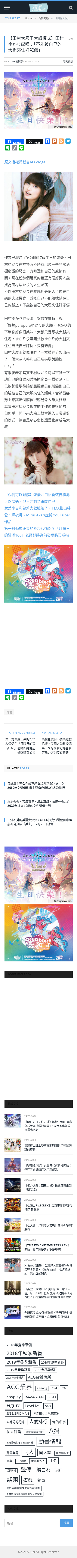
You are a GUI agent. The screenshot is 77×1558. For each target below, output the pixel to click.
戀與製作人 (38, 1461)
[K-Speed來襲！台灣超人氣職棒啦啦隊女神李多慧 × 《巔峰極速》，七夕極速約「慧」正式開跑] (12, 1265)
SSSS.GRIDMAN (17, 1413)
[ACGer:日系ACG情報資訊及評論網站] (38, 8)
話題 (12, 1480)
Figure (13, 1405)
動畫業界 (12, 1453)
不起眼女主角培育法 (46, 1413)
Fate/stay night (34, 1397)
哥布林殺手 (62, 1453)
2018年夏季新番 (20, 1344)
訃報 (58, 1470)
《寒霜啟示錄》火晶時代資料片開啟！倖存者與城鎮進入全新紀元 (48, 1167)
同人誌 (45, 1452)
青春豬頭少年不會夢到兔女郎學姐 (24, 1494)
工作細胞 (22, 1461)
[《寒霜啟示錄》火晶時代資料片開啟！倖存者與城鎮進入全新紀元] (12, 1165)
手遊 (53, 1460)
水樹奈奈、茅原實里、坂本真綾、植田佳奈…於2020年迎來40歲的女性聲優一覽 (38, 804)
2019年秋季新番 (45, 1370)
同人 (28, 1452)
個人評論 (14, 1431)
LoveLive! (32, 1405)
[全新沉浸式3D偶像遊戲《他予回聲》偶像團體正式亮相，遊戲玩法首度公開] (12, 1312)
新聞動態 (68, 61)
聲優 (9, 712)
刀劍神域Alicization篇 (19, 1443)
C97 (64, 1388)
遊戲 (28, 1480)
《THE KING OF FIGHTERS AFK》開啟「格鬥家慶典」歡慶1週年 (47, 1247)
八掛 (54, 1431)
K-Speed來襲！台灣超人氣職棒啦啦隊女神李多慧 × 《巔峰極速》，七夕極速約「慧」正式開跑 (48, 1269)
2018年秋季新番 (24, 1353)
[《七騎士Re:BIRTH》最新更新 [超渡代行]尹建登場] (12, 1205)
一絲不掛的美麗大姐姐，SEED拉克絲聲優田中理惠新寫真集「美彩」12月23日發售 (39, 822)
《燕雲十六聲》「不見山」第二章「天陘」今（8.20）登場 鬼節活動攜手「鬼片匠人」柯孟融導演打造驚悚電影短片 (48, 1293)
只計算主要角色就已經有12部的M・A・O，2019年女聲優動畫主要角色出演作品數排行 (37, 786)
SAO (48, 1406)
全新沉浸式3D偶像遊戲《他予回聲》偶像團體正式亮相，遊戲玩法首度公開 (48, 1315)
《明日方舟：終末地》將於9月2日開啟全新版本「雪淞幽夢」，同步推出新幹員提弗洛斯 (48, 1126)
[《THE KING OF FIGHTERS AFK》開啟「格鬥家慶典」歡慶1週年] (12, 1245)
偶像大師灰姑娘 (35, 1432)
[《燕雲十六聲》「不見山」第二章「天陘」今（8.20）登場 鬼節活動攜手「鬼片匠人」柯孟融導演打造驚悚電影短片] (12, 1288)
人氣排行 (38, 1421)
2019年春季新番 (18, 1369)
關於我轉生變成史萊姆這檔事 (23, 1488)
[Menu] (7, 7)
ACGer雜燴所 (39, 1377)
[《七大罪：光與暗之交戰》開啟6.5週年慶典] (12, 1225)
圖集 (9, 1461)
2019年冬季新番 (21, 1362)
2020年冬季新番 (14, 1377)
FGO (52, 1396)
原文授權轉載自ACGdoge (24, 161)
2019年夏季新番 (52, 1362)
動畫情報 (49, 1441)
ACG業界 (19, 1386)
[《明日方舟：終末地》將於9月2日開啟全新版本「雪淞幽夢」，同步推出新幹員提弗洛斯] (12, 1121)
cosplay (14, 1397)
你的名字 (59, 1422)
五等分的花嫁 (15, 1422)
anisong (42, 1388)
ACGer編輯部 (15, 61)
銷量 (41, 1480)
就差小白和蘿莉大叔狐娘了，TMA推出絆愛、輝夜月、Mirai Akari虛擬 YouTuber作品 (37, 515)
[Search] (70, 7)
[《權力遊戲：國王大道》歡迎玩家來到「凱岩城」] (12, 1185)
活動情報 (11, 1470)
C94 (54, 1388)
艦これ (43, 1470)
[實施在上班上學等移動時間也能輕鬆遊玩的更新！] (12, 1145)
